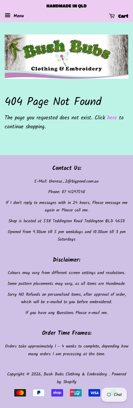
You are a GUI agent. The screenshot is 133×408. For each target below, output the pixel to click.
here (112, 118)
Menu (18, 16)
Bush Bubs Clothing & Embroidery (76, 374)
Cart (122, 15)
